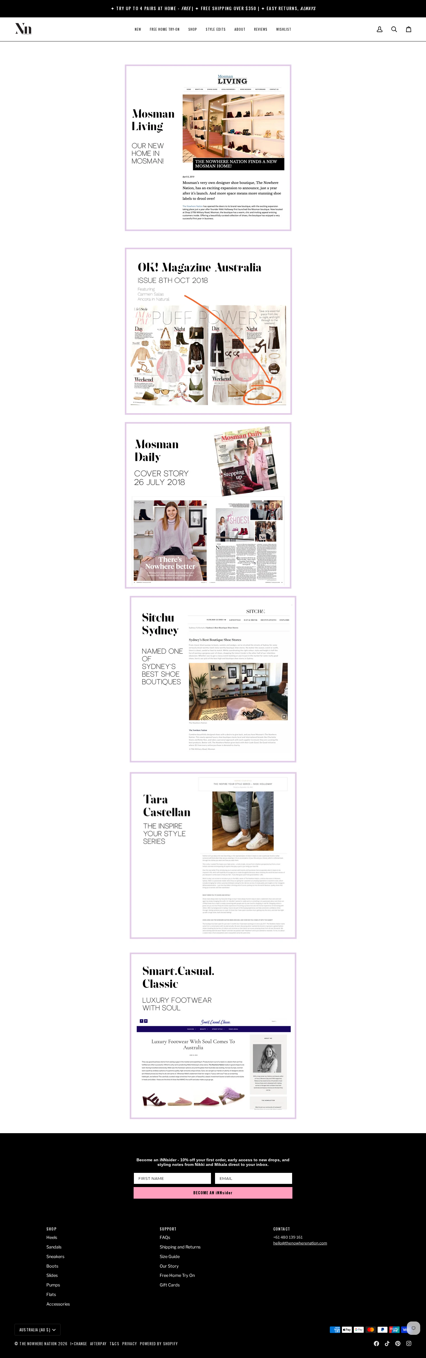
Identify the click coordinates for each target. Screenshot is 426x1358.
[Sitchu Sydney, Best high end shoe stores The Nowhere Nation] (213, 679)
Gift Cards (170, 1285)
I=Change (78, 1343)
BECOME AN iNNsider (213, 1192)
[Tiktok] (387, 1343)
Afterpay (98, 1343)
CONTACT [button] (281, 1229)
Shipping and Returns (180, 1247)
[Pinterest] (397, 1343)
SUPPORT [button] (168, 1229)
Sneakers (55, 1256)
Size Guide (170, 1256)
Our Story (169, 1266)
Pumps (53, 1285)
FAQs (165, 1237)
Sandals (53, 1247)
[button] (192, 29)
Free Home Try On (177, 1275)
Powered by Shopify (159, 1343)
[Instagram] (409, 1343)
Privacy (129, 1343)
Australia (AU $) (34, 1330)
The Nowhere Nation (38, 1343)
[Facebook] (376, 1343)
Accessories (58, 1304)
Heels (51, 1237)
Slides (52, 1275)
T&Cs (114, 1343)
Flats (51, 1294)
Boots (52, 1266)
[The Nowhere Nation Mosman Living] (213, 148)
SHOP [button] (51, 1229)
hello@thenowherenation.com (300, 1243)
